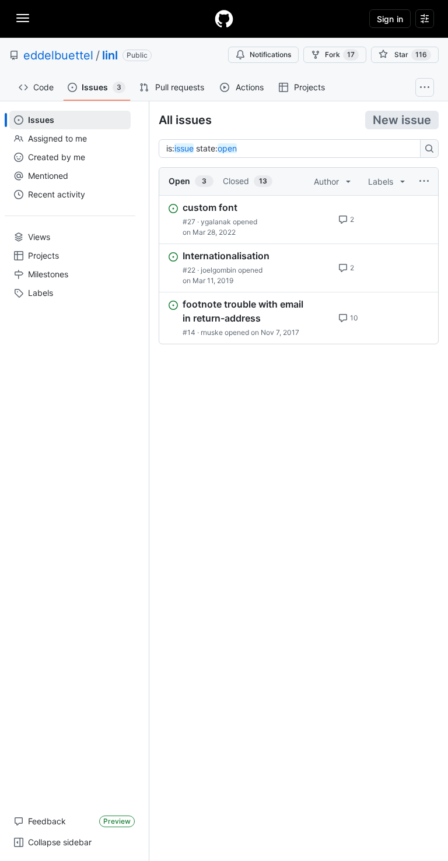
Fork (340, 54)
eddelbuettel (58, 55)
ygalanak (216, 221)
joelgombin (218, 270)
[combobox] (292, 148)
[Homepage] (224, 18)
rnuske (212, 332)
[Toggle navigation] (23, 18)
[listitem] (298, 220)
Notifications (270, 54)
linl (110, 55)
